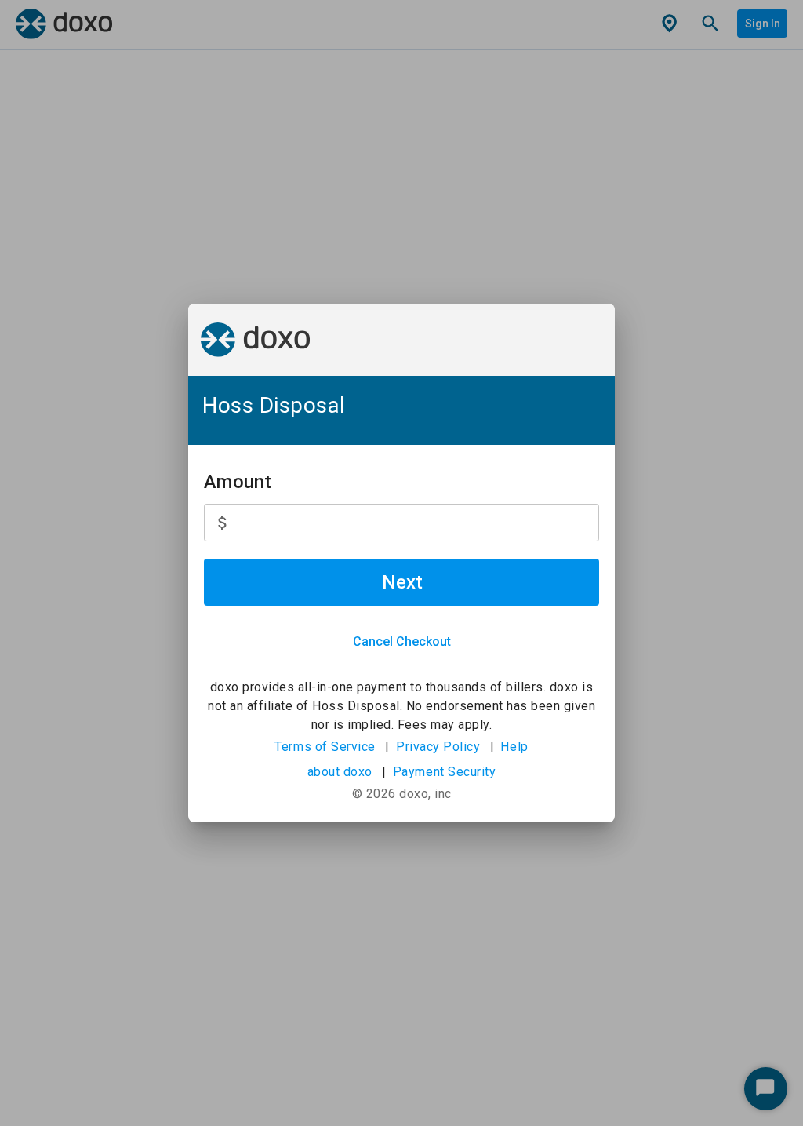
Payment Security (444, 771)
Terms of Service (325, 746)
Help (514, 746)
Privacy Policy (438, 746)
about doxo (339, 771)
